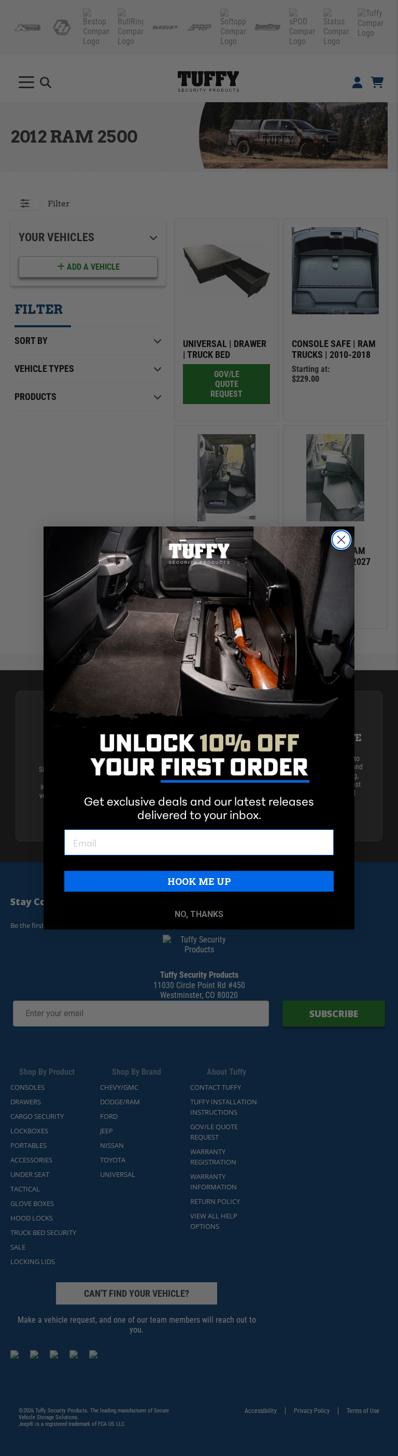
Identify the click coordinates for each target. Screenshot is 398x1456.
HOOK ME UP (199, 881)
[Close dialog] (341, 540)
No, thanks (199, 914)
